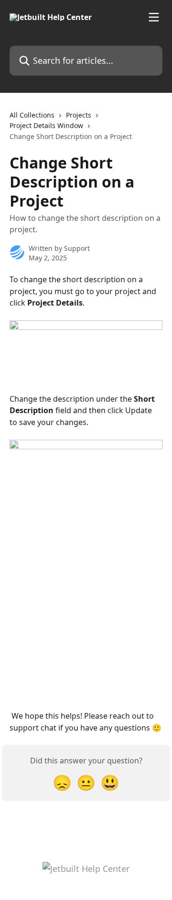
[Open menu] (153, 17)
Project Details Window (46, 125)
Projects (78, 114)
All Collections (32, 114)
